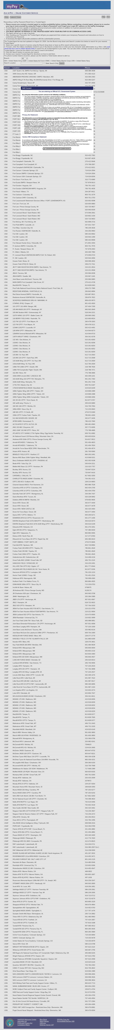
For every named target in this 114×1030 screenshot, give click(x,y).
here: (62, 130)
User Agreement (49, 111)
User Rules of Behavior (64, 111)
